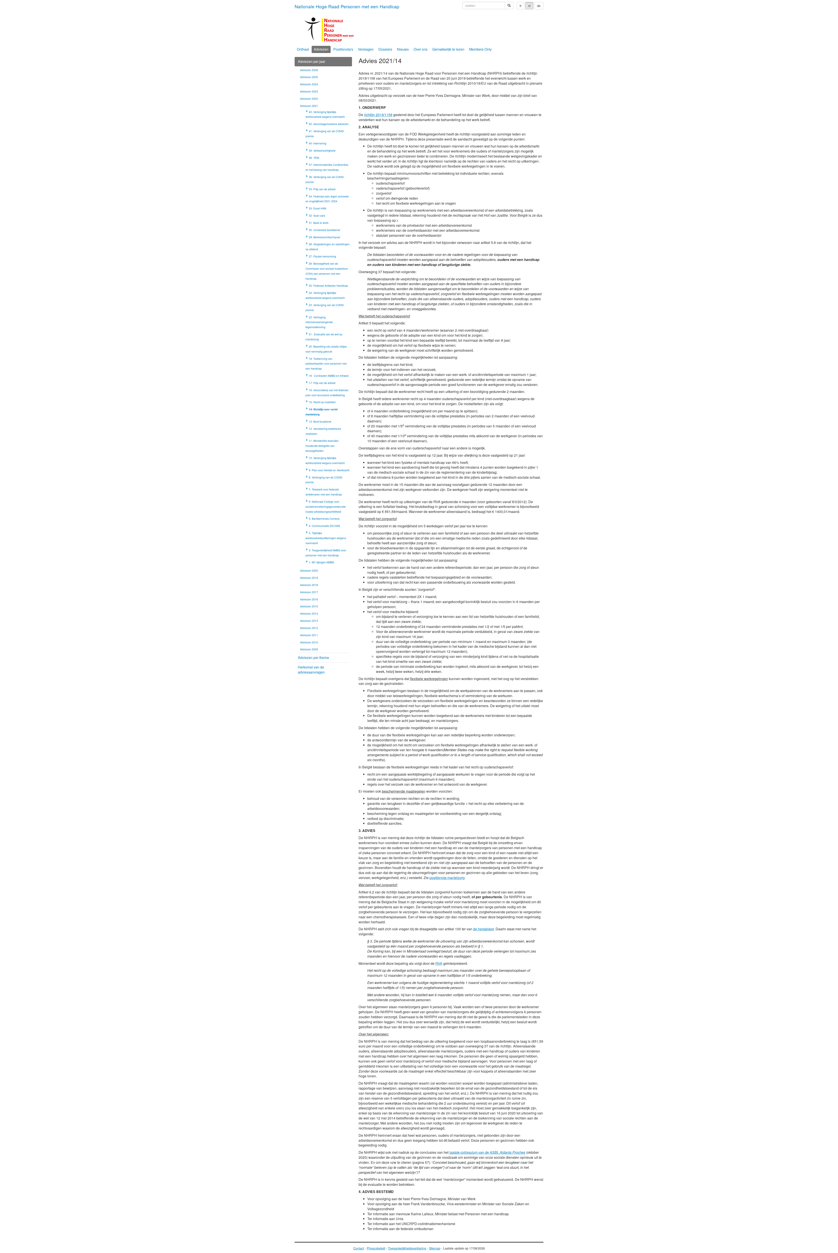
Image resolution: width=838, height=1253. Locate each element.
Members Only (480, 49)
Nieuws (403, 49)
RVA (438, 963)
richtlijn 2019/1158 (378, 114)
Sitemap (434, 1248)
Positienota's (343, 49)
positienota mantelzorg (447, 877)
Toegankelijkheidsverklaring (407, 1248)
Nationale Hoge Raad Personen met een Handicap (347, 6)
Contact (358, 1248)
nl (529, 5)
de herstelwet (483, 928)
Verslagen (366, 49)
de (539, 5)
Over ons (421, 49)
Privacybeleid (376, 1248)
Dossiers (385, 49)
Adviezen (321, 49)
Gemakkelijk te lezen (448, 49)
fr (521, 5)
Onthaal (303, 49)
